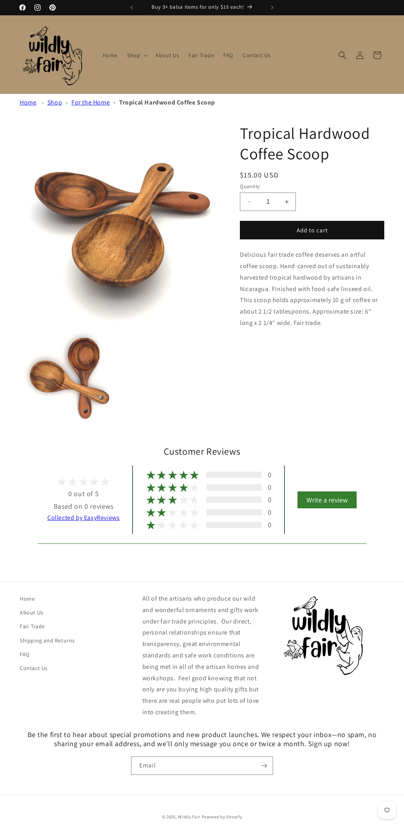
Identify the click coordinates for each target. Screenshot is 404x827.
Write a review (327, 499)
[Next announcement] (272, 7)
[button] (136, 55)
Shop (54, 102)
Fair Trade (32, 626)
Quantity (250, 186)
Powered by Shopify (222, 817)
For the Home (90, 102)
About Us (31, 612)
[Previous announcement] (131, 7)
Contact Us (34, 668)
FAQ (25, 654)
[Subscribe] (264, 765)
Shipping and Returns (47, 640)
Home (28, 102)
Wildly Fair (189, 817)
